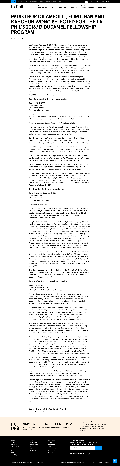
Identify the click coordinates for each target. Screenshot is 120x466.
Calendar (13, 442)
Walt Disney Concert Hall (23, 1)
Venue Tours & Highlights (35, 446)
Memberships (51, 444)
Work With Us (33, 450)
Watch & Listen (33, 442)
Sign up (98, 448)
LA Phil (13, 1)
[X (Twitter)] (74, 454)
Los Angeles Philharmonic (51, 1)
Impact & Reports (71, 462)
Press (31, 448)
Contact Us (63, 462)
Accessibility (14, 455)
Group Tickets (14, 450)
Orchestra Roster (34, 444)
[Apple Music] (89, 454)
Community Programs (53, 450)
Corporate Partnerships (54, 452)
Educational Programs (53, 448)
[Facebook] (71, 454)
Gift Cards (13, 452)
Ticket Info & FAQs (15, 446)
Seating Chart (14, 448)
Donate (86, 1)
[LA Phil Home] (17, 6)
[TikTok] (80, 454)
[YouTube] (83, 454)
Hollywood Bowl (33, 1)
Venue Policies (14, 444)
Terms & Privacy (91, 462)
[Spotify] (86, 454)
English (100, 462)
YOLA (59, 1)
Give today (82, 430)
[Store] (97, 1)
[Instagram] (77, 454)
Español (107, 462)
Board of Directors (81, 462)
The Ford (41, 1)
